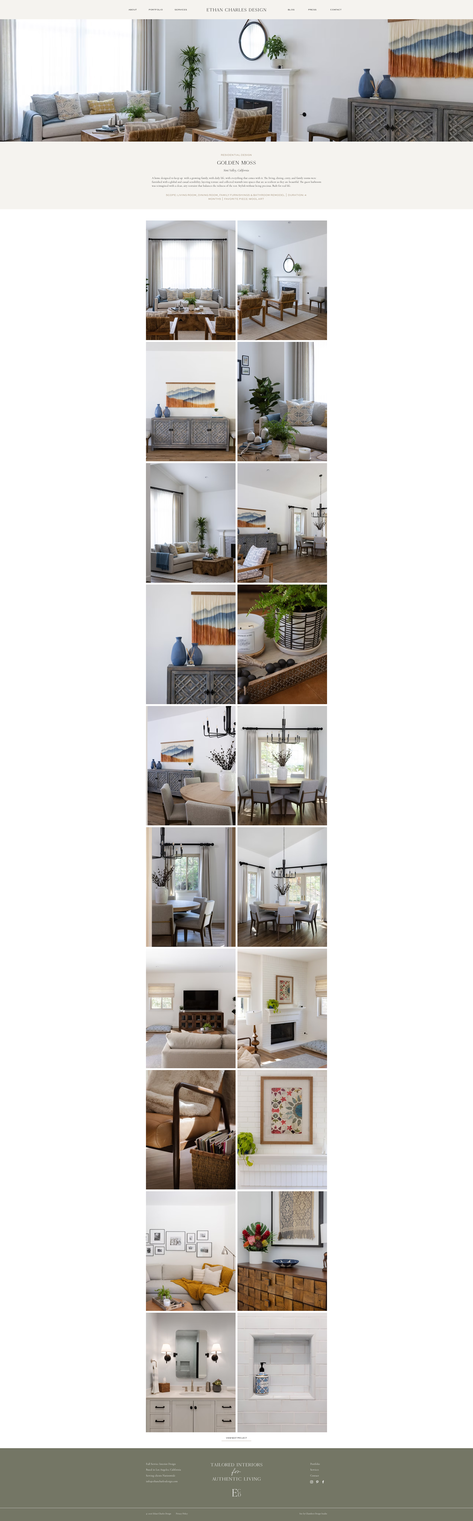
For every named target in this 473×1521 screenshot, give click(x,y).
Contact (314, 1475)
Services (314, 1469)
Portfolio (315, 1464)
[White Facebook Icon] (323, 1482)
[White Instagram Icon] (312, 1482)
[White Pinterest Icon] (317, 1482)
